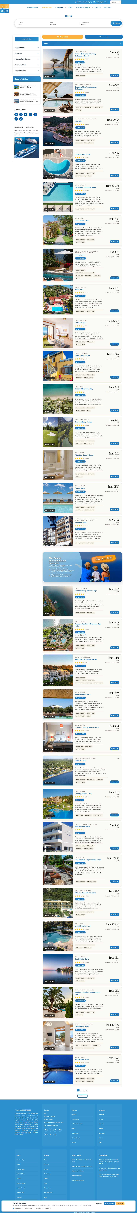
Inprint (18, 1164)
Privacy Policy (21, 1169)
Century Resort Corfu (83, 794)
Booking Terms (21, 1188)
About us (98, 7)
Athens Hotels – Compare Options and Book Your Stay (109, 1169)
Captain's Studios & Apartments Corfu (87, 993)
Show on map (103, 37)
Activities (46, 1164)
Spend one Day (48, 1192)
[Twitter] (55, 1130)
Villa (78, 278)
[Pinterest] (50, 1134)
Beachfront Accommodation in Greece (86, 272)
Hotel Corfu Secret (82, 356)
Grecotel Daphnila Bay (84, 389)
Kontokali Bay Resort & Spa (86, 591)
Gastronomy (47, 1174)
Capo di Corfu (80, 760)
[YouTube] (60, 1130)
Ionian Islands (75, 1119)
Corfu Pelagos (80, 323)
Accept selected (109, 1203)
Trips (45, 1197)
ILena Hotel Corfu (82, 220)
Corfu (100, 1142)
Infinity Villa (79, 255)
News (45, 1183)
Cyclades (74, 1114)
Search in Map (47, 7)
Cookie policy (20, 1160)
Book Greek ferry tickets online (24, 127)
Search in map (83, 1095)
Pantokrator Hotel (82, 1059)
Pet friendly (88, 176)
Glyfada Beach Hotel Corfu (85, 893)
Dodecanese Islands (76, 1124)
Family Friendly (89, 107)
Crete (72, 1128)
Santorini (101, 1114)
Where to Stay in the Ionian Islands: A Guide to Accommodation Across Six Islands (109, 1161)
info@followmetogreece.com (55, 1122)
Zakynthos (102, 1133)
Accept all (120, 1203)
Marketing (48, 1208)
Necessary (18, 1208)
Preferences (28, 1208)
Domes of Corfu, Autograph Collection (86, 88)
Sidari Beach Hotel (82, 827)
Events (46, 1169)
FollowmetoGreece (52, 1125)
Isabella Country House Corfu (87, 727)
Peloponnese (74, 1133)
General (46, 1178)
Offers (70, 7)
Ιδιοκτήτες (107, 7)
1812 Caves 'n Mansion (77, 1171)
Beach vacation (81, 75)
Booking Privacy (21, 1183)
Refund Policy (20, 1174)
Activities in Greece (83, 7)
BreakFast (79, 107)
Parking (79, 110)
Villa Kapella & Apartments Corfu (88, 860)
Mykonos (101, 1124)
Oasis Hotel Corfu (82, 959)
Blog (45, 1160)
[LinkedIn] (46, 1134)
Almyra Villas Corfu (82, 694)
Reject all (99, 1203)
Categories (59, 7)
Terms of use (20, 1192)
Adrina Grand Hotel (76, 1175)
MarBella (78, 121)
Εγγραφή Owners (101, 2)
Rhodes (101, 1128)
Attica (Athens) (75, 1138)
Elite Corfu (79, 289)
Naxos (100, 1138)
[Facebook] (46, 1130)
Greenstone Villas (82, 1026)
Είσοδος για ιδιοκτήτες (84, 2)
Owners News (48, 1188)
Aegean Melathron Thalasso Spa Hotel (88, 625)
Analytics (38, 1208)
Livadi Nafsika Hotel (83, 926)
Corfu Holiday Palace (83, 422)
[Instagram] (50, 1130)
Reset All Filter (27, 39)
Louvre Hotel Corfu (82, 154)
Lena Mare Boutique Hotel (85, 187)
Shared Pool (99, 107)
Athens (101, 1119)
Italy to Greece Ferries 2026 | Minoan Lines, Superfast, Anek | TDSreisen (109, 1175)
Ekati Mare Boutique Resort (86, 659)
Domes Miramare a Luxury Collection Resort (85, 55)
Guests (19, 1178)
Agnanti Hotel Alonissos (77, 1180)
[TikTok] (55, 1134)
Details (115, 75)
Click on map (50, 76)
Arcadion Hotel (81, 523)
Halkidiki (73, 1142)
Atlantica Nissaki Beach (84, 455)
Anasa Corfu (80, 488)
